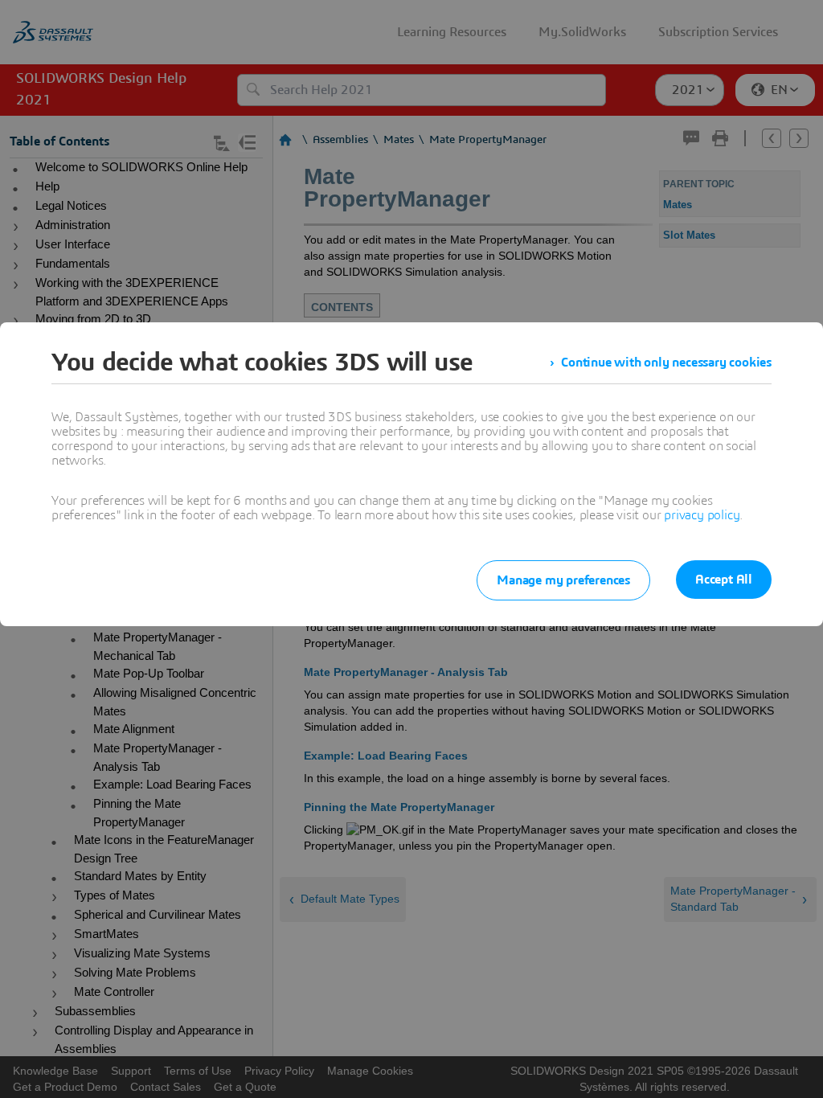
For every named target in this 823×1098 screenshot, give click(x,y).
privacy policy (701, 515)
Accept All (723, 579)
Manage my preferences (563, 580)
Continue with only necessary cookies (666, 362)
